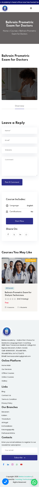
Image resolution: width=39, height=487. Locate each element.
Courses (14, 31)
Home (5, 31)
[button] (34, 482)
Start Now (19, 221)
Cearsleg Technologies (24, 479)
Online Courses (8, 377)
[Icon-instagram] (12, 464)
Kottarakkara (7, 426)
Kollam (4, 415)
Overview (19, 106)
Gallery (4, 381)
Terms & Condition (9, 399)
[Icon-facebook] (4, 464)
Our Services (7, 369)
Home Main (6, 365)
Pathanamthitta (8, 433)
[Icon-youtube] (21, 464)
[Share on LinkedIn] (20, 234)
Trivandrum (6, 419)
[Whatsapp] (17, 464)
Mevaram (5, 412)
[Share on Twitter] (14, 234)
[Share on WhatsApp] (26, 234)
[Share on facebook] (8, 234)
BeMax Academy (25, 476)
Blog (3, 391)
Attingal (5, 422)
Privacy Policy (7, 403)
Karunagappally (8, 429)
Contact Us (6, 395)
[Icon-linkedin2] (8, 464)
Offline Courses (8, 373)
